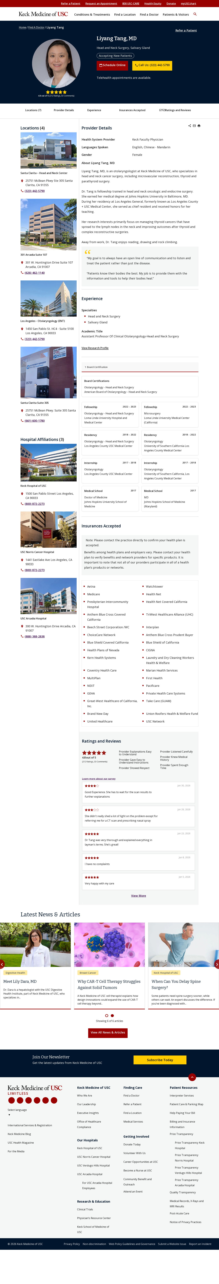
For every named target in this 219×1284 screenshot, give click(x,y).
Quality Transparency (183, 1198)
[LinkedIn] (37, 1106)
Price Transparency (181, 1140)
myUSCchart (188, 3)
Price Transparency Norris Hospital (186, 1164)
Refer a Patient (70, 3)
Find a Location (132, 1119)
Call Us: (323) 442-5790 (152, 65)
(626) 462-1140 (35, 273)
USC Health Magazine (21, 1149)
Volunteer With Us (134, 1159)
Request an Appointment (101, 3)
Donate (171, 3)
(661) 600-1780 (35, 421)
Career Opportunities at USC (140, 1168)
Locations (33, 110)
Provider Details (64, 110)
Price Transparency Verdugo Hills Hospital (188, 1176)
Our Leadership (86, 1110)
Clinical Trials (85, 1215)
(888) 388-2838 (35, 636)
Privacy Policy (72, 1250)
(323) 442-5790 (35, 191)
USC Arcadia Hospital (33, 618)
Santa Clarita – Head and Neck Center (44, 173)
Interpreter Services (182, 1101)
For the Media (16, 1157)
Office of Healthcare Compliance (89, 1130)
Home (22, 27)
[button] (195, 12)
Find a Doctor (131, 1101)
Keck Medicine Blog (19, 1140)
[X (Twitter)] (20, 1106)
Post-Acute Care (179, 1219)
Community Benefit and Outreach (137, 1188)
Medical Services (133, 1127)
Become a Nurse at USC (137, 1176)
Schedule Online (112, 65)
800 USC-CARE (130, 3)
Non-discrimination (94, 1250)
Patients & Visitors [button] (176, 14)
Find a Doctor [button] (149, 14)
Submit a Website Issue (172, 1250)
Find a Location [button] (125, 14)
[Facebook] (11, 1106)
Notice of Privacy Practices (185, 1228)
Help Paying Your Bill (182, 1119)
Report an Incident (200, 1250)
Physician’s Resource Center (94, 1224)
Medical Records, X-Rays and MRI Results (187, 1209)
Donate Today (132, 1150)
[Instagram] (45, 1106)
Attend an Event (133, 1197)
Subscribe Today (160, 1066)
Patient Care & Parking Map (186, 1110)
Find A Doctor (36, 27)
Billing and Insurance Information (182, 1130)
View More (138, 896)
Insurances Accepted (132, 110)
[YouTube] (28, 1106)
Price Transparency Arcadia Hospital (186, 1188)
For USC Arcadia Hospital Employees (97, 1191)
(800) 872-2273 (35, 504)
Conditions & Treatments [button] (92, 14)
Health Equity (152, 3)
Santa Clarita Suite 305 (35, 403)
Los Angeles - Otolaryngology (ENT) (43, 321)
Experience (94, 110)
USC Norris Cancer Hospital (37, 552)
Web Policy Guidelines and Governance (132, 1250)
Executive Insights (88, 1119)
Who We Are (84, 1101)
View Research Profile (95, 348)
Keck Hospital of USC (33, 486)
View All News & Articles (108, 1038)
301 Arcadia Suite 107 (34, 254)
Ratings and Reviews (178, 110)
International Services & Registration (30, 1131)
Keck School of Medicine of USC (93, 1235)
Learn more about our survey (99, 778)
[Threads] (54, 1106)
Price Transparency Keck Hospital (190, 1151)
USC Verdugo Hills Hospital (93, 1171)
